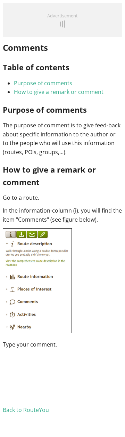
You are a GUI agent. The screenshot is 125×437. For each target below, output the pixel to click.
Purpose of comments (43, 83)
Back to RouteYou (26, 410)
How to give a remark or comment (58, 92)
